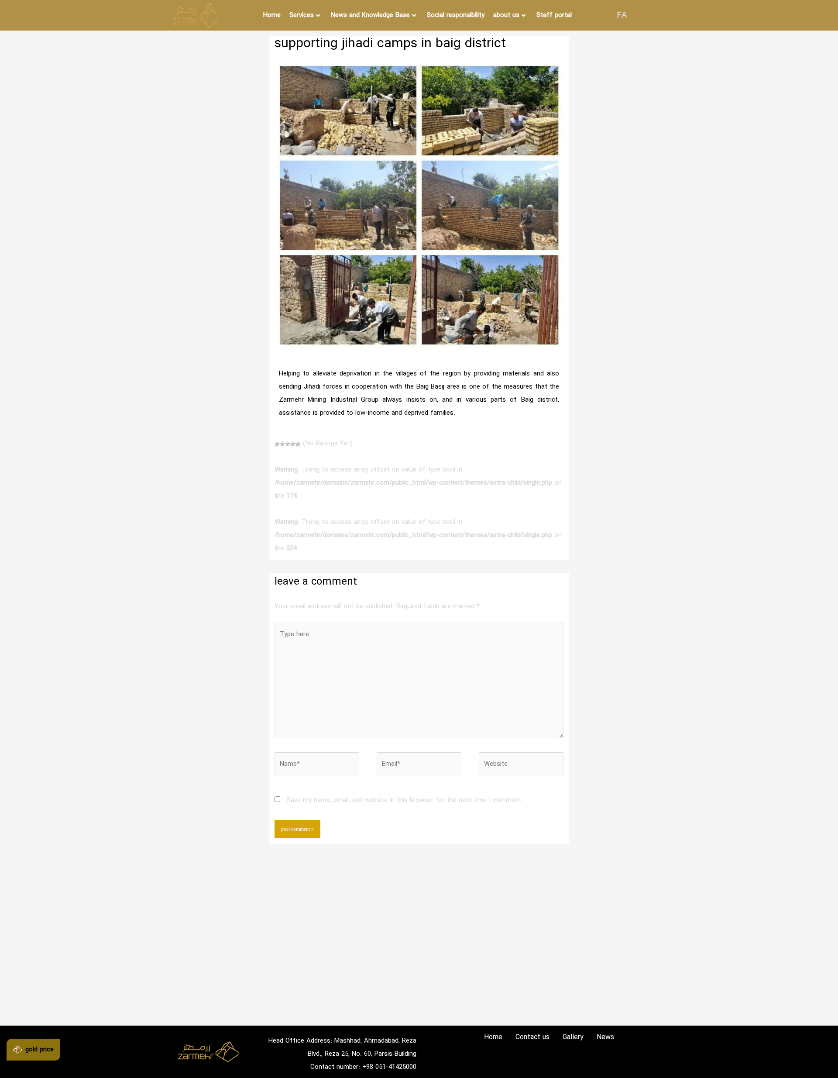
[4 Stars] (292, 444)
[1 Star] (277, 444)
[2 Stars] (282, 444)
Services (301, 15)
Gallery (573, 1037)
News (605, 1037)
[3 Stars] (287, 444)
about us (506, 15)
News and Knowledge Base (370, 15)
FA (622, 15)
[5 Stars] (298, 444)
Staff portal (554, 15)
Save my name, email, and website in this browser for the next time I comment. (405, 800)
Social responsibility (455, 15)
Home (272, 15)
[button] (33, 1050)
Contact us (532, 1037)
